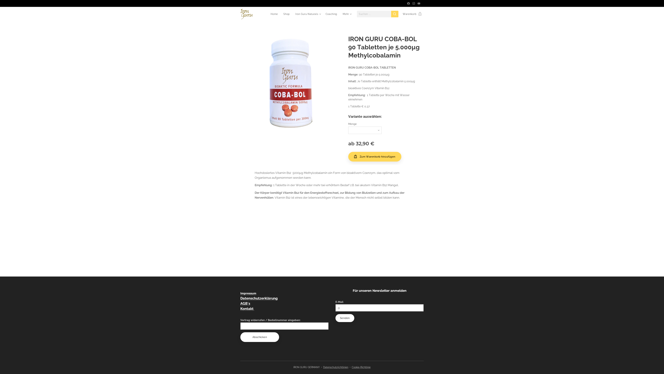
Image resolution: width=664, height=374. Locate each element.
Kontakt (247, 309)
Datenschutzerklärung (259, 298)
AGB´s (245, 303)
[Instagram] (414, 3)
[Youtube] (419, 3)
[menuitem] (275, 14)
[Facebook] (408, 3)
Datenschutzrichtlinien (335, 367)
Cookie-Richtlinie (361, 367)
